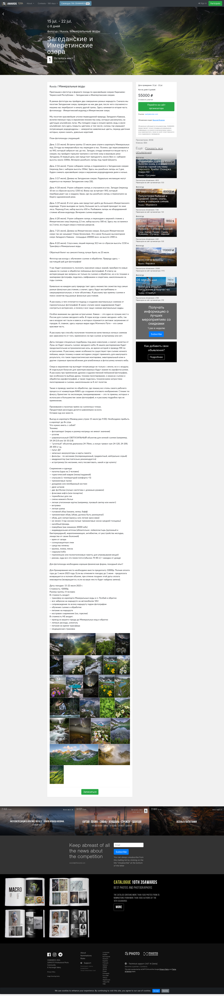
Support (87, 963)
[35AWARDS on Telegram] (60, 955)
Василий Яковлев (159, 120)
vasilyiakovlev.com (151, 114)
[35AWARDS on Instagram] (54, 955)
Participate (215, 3)
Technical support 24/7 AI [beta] (143, 963)
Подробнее (156, 357)
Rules (82, 958)
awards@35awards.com (77, 863)
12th (20, 3)
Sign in (203, 3)
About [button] (30, 3)
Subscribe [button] (156, 334)
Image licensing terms (53, 976)
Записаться (89, 791)
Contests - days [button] (47, 3)
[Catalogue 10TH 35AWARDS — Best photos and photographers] (46, 907)
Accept (156, 991)
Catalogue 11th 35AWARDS (75, 3)
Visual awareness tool (88, 970)
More (119, 907)
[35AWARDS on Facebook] (49, 955)
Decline (165, 991)
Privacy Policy (51, 972)
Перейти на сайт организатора (156, 107)
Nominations (86, 955)
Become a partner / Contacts (136, 966)
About (83, 953)
